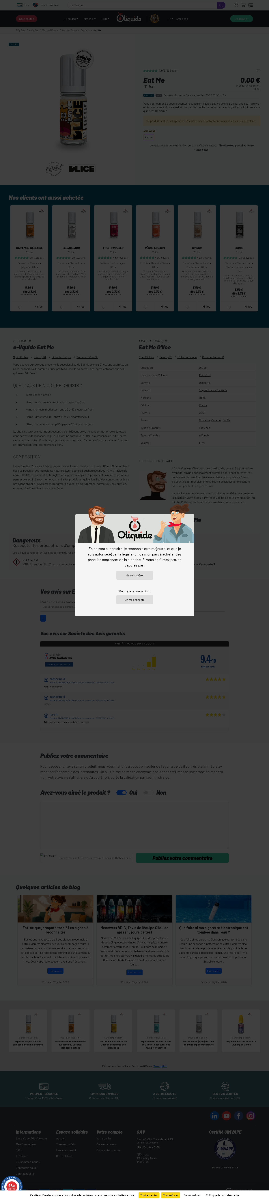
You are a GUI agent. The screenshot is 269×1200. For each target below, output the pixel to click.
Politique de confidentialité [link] (222, 1195)
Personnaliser (192, 1195)
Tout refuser (170, 1195)
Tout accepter (149, 1195)
